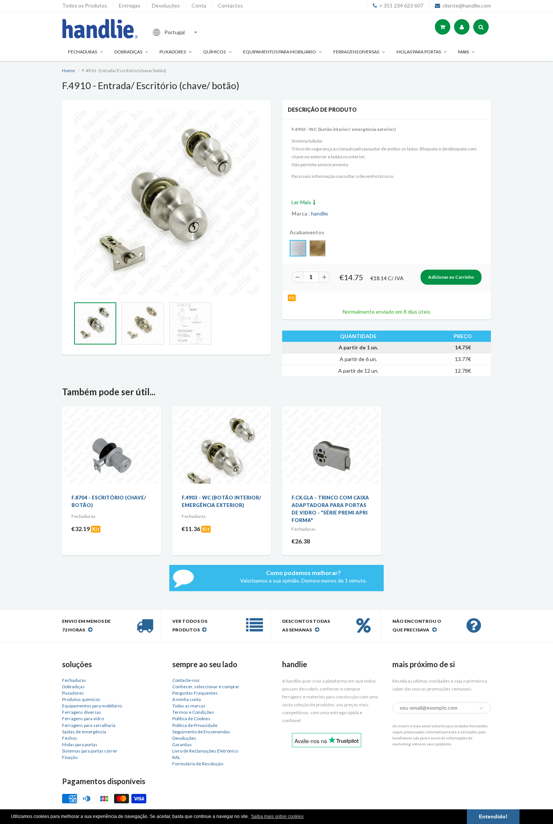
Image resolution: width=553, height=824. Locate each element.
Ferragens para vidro (83, 718)
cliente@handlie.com (466, 5)
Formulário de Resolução (197, 763)
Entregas (129, 5)
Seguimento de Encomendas (201, 731)
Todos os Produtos (84, 5)
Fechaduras (82, 52)
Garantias (182, 744)
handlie (319, 213)
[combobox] (199, 32)
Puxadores (173, 52)
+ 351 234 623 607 (401, 5)
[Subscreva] (481, 708)
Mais (463, 52)
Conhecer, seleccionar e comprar (205, 686)
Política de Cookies (191, 718)
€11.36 (191, 528)
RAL (176, 757)
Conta (198, 5)
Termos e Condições (193, 712)
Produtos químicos (81, 699)
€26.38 (301, 541)
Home (68, 70)
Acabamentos (307, 232)
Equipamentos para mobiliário (279, 52)
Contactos (230, 5)
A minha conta (186, 699)
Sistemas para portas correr (89, 751)
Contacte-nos (186, 680)
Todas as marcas (188, 706)
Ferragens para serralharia (88, 725)
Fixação (69, 757)
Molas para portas (419, 52)
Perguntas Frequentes (195, 693)
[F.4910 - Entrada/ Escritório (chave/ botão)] (166, 203)
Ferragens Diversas (356, 52)
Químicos (214, 52)
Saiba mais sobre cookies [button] (277, 816)
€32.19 (80, 528)
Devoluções (166, 5)
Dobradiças (128, 52)
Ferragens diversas (81, 712)
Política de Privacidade (194, 725)
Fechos (69, 738)
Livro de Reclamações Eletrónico (205, 751)
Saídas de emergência (84, 731)
